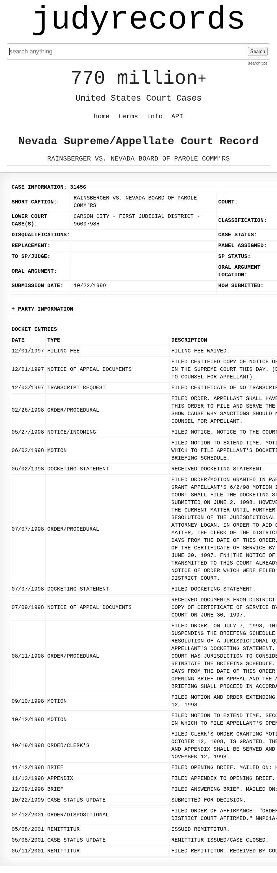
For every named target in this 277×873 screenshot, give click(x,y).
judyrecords (138, 20)
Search (257, 51)
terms (128, 116)
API (177, 116)
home (102, 116)
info (155, 116)
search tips (258, 63)
